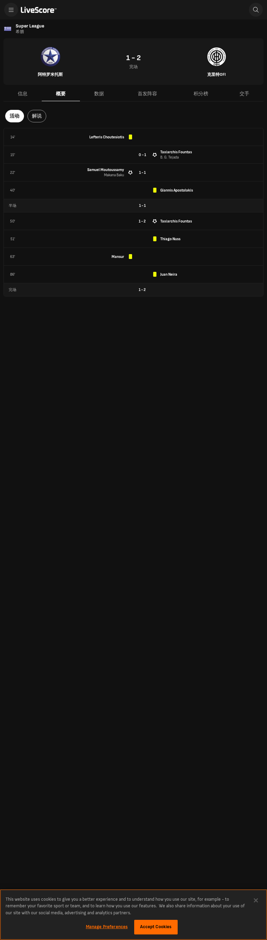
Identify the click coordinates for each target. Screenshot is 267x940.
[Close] (256, 900)
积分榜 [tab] (201, 94)
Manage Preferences (107, 927)
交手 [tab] (244, 94)
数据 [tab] (99, 94)
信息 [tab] (22, 94)
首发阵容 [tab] (147, 94)
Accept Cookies (156, 927)
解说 (37, 116)
